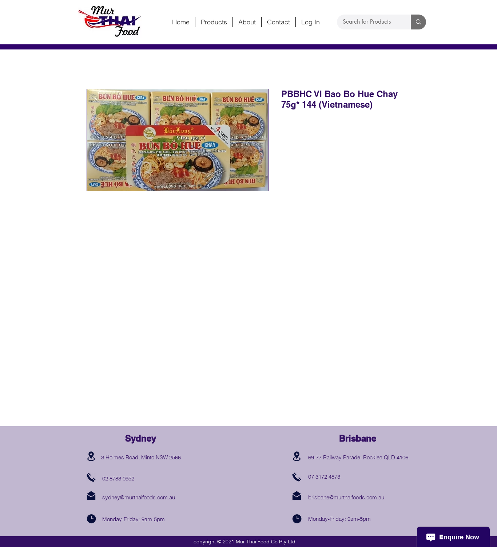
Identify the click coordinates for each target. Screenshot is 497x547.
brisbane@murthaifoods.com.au (346, 497)
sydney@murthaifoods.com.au (138, 497)
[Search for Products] (418, 22)
